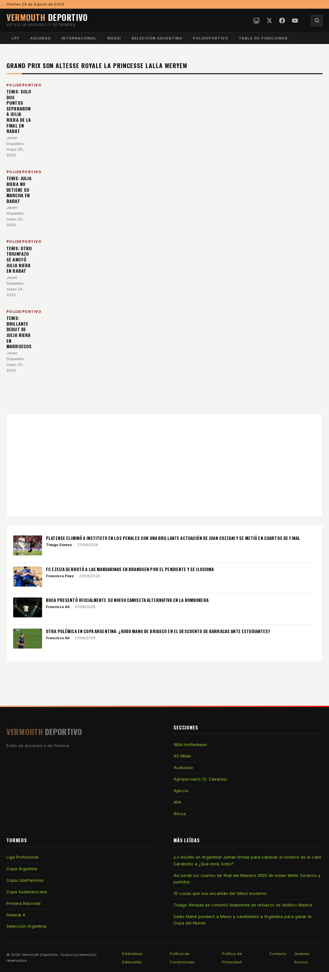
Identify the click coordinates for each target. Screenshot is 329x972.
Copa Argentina (21, 868)
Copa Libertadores (25, 880)
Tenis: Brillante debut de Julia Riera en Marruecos (18, 331)
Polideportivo (210, 38)
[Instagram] (256, 20)
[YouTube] (295, 20)
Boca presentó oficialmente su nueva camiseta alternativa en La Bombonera (127, 600)
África (179, 813)
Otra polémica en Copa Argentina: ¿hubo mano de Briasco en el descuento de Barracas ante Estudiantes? (158, 631)
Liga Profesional (22, 857)
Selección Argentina (156, 38)
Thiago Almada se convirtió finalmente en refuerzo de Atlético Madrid (242, 905)
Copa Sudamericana (26, 891)
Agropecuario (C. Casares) (200, 779)
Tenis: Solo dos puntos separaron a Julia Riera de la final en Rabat (18, 111)
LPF (16, 38)
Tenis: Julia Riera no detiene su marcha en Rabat (18, 189)
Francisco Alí (57, 607)
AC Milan (182, 756)
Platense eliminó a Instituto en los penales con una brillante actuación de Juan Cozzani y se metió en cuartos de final (173, 538)
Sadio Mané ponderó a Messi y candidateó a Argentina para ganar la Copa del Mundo (242, 919)
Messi (114, 38)
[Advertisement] (164, 465)
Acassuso (183, 767)
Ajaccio (181, 790)
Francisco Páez (60, 576)
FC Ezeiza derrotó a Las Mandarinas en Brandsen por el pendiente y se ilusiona (130, 569)
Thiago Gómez (59, 545)
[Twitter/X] (269, 20)
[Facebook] (282, 20)
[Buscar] (317, 20)
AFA (177, 802)
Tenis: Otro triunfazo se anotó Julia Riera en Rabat (19, 259)
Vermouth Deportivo (40, 954)
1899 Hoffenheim (190, 744)
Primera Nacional (23, 903)
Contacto (278, 953)
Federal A (15, 915)
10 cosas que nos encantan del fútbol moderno (220, 893)
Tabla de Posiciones (263, 38)
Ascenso (40, 38)
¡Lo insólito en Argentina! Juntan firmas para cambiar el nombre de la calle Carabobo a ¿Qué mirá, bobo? (247, 860)
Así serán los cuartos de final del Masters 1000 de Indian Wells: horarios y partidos (246, 878)
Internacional (79, 38)
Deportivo (46, 17)
